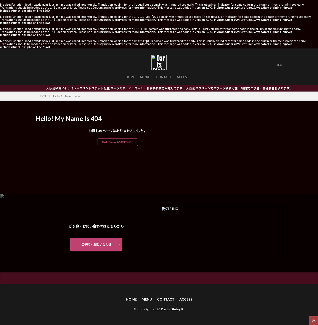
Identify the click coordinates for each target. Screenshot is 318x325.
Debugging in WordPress (110, 7)
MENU (144, 77)
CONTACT (164, 77)
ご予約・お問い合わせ (96, 244)
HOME (130, 77)
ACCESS (182, 77)
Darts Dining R (172, 309)
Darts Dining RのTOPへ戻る (117, 142)
